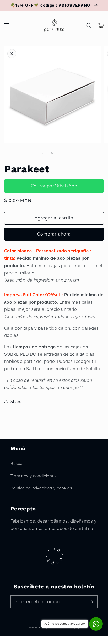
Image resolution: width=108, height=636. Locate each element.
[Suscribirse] (91, 601)
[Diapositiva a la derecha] (66, 153)
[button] (7, 26)
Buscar (17, 463)
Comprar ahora (54, 234)
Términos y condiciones (33, 476)
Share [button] (16, 401)
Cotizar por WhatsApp (54, 185)
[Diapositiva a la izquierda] (42, 153)
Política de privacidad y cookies (41, 488)
